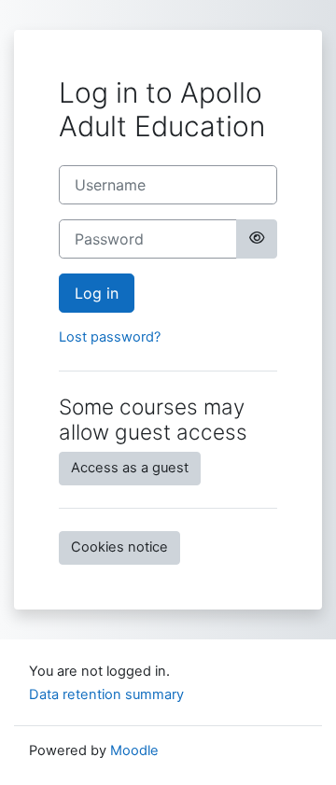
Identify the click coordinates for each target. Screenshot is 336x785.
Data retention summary (106, 694)
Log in (97, 293)
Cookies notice (119, 547)
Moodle (134, 750)
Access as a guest (130, 467)
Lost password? (110, 337)
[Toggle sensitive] (256, 239)
